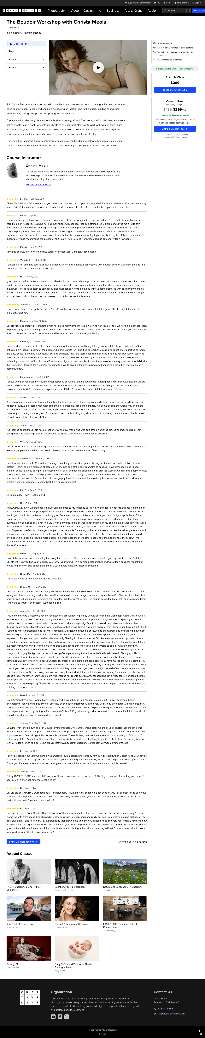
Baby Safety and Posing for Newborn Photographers (75, 965)
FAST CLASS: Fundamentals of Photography (120, 925)
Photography (56, 10)
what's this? (189, 68)
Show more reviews (22, 841)
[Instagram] (66, 1016)
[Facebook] (59, 1016)
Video (75, 10)
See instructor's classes (38, 184)
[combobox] (176, 10)
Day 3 (12, 67)
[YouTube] (53, 1016)
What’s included (181, 137)
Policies (102, 1033)
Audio (152, 10)
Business (113, 10)
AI (100, 10)
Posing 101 (12, 964)
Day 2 (12, 59)
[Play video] (98, 67)
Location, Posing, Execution (70, 887)
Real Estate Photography (20, 924)
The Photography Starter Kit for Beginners (23, 888)
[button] (198, 1031)
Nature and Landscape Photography (122, 887)
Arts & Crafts (134, 10)
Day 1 (12, 51)
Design (89, 10)
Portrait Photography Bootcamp (72, 924)
